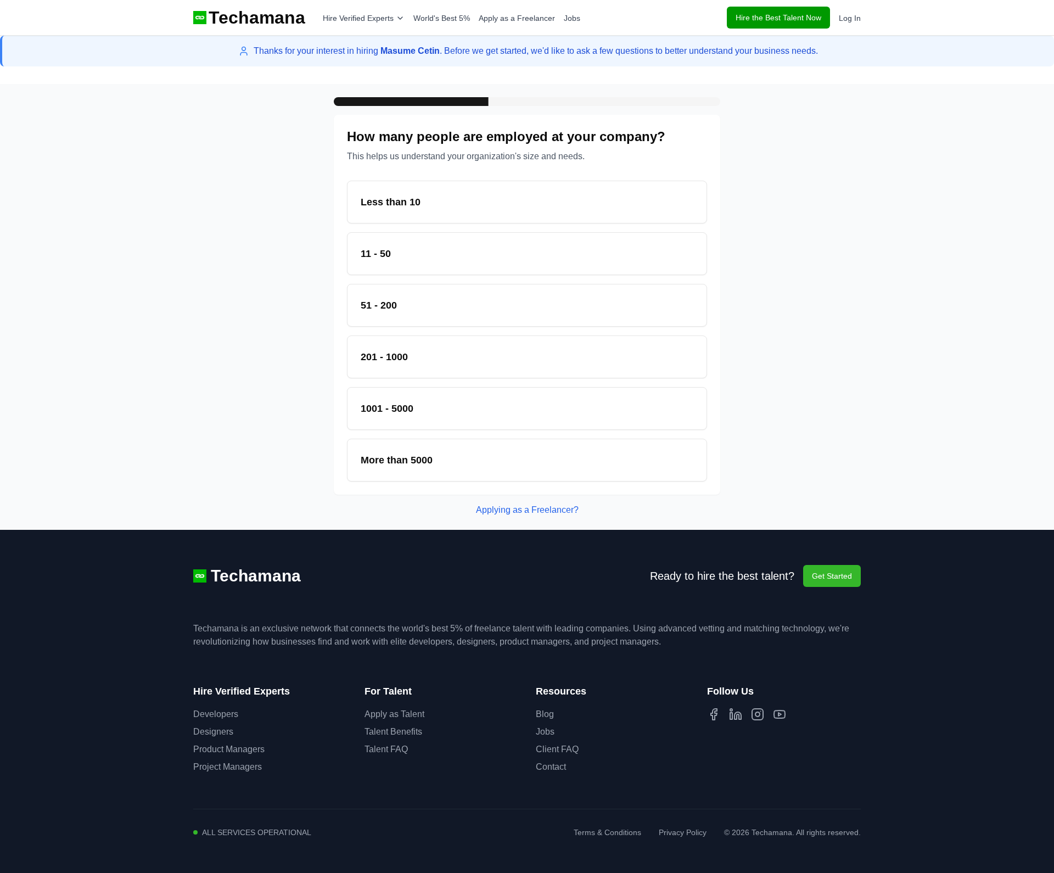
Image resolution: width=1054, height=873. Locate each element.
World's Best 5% (441, 18)
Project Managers (227, 766)
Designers (213, 731)
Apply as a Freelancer (517, 18)
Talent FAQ (386, 749)
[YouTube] (779, 714)
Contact (551, 766)
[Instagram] (757, 714)
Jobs (572, 18)
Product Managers (229, 749)
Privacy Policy (683, 832)
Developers (215, 714)
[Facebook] (713, 714)
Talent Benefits (393, 731)
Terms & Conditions (607, 832)
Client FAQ (557, 749)
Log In (850, 18)
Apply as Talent (394, 714)
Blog (545, 714)
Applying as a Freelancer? (527, 509)
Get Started (832, 576)
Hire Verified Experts (358, 18)
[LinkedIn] (735, 714)
